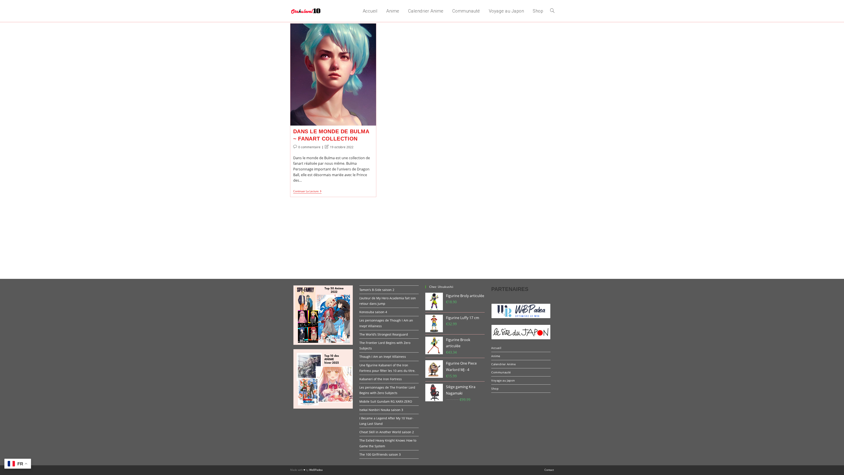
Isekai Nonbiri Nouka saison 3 (381, 410)
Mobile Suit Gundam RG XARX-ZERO (385, 401)
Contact (549, 470)
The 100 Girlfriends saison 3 (380, 454)
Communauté (501, 372)
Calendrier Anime (503, 364)
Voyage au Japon (503, 380)
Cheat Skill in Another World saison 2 (386, 432)
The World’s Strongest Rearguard (383, 334)
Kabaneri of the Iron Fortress (380, 379)
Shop (494, 389)
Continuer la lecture (307, 192)
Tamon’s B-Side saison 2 (376, 290)
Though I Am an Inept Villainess (382, 356)
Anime (495, 356)
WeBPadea (316, 470)
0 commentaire (309, 147)
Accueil (496, 348)
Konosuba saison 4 (373, 312)
